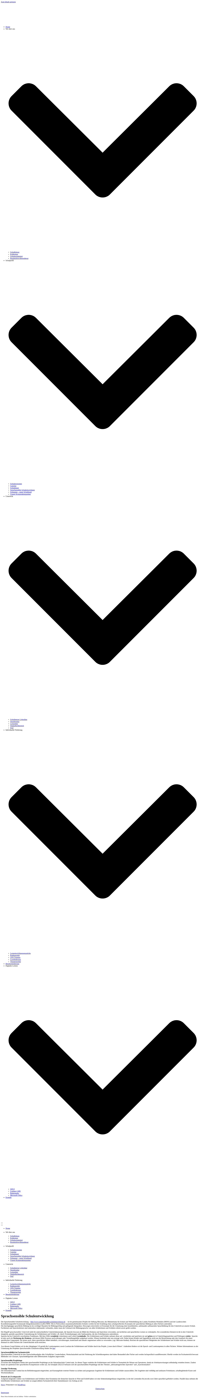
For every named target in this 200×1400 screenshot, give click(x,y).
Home (8, 27)
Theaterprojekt (15, 962)
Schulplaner (14, 488)
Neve (3, 1385)
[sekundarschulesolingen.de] (12, 23)
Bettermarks (14, 1193)
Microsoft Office (16, 1195)
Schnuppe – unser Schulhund (21, 492)
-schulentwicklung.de (57, 1322)
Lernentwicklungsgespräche (20, 953)
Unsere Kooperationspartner (20, 494)
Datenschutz (100, 1389)
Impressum (5, 1393)
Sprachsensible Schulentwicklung (22, 490)
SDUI (12, 1189)
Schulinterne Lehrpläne (18, 720)
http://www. (34, 1322)
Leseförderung (15, 960)
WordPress (21, 1385)
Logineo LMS (15, 1191)
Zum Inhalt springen (8, 2)
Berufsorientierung (12, 964)
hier (53, 1348)
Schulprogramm (16, 484)
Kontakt (8, 1197)
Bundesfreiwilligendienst (19, 258)
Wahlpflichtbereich (17, 726)
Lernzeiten (14, 724)
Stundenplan (14, 722)
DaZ (12, 728)
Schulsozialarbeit (16, 256)
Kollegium (14, 254)
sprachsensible (44, 1322)
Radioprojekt (15, 955)
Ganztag (13, 486)
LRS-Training (15, 957)
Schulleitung (14, 252)
